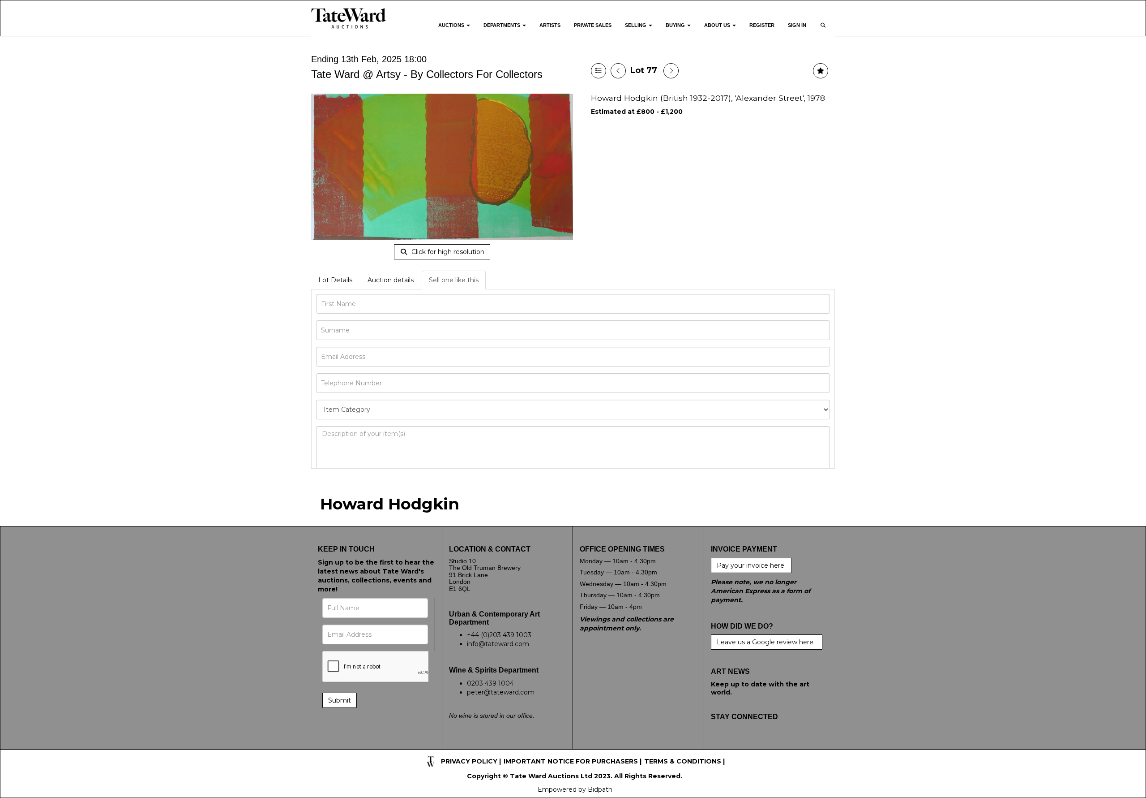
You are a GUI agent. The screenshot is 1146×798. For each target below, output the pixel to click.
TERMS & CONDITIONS (682, 761)
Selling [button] (636, 25)
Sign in (797, 25)
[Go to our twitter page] (737, 745)
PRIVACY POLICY (469, 761)
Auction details (391, 280)
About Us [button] (717, 25)
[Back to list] (598, 70)
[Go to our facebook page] (719, 745)
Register (761, 25)
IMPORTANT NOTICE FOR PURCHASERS (571, 761)
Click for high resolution (447, 252)
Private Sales (592, 25)
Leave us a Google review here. (767, 642)
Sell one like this (454, 280)
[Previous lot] (618, 70)
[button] (824, 30)
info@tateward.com (498, 644)
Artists (549, 25)
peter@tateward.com (501, 692)
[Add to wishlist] (820, 70)
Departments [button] (502, 25)
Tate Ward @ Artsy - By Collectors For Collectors (427, 74)
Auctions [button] (452, 25)
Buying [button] (676, 25)
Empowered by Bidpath (575, 789)
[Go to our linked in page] (756, 745)
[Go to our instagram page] (774, 745)
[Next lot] (671, 70)
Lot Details (335, 280)
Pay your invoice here (751, 565)
